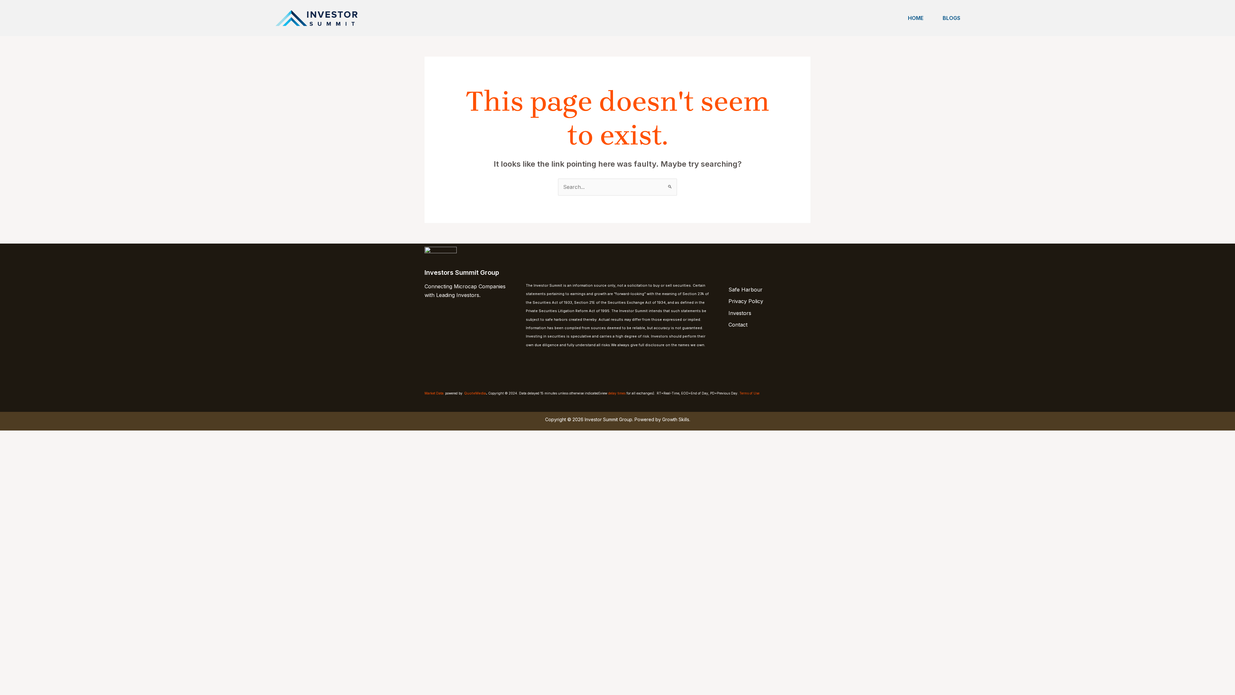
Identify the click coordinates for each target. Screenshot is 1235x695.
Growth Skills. (676, 419)
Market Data (434, 393)
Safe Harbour (745, 289)
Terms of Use (749, 393)
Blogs (951, 18)
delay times (617, 393)
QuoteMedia (475, 393)
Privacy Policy (745, 301)
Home (915, 18)
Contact (737, 324)
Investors (739, 313)
